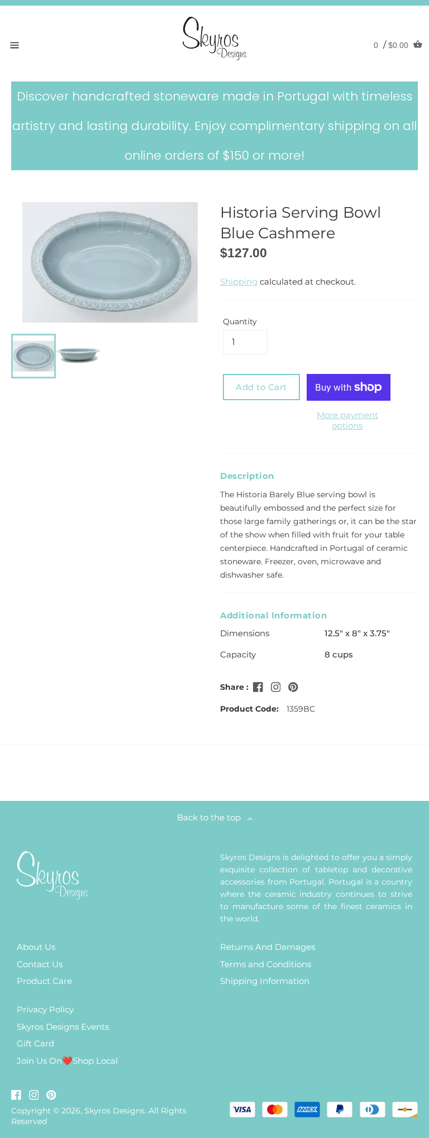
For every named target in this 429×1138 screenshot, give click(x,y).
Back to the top (212, 817)
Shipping (239, 281)
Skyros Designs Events (63, 1026)
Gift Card (35, 1043)
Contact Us (40, 964)
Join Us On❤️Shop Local (67, 1060)
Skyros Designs (114, 1111)
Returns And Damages (267, 947)
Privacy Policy (45, 1009)
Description (247, 475)
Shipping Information (264, 981)
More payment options (347, 420)
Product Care (44, 981)
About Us (36, 947)
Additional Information (273, 615)
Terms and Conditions (265, 964)
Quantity (240, 321)
